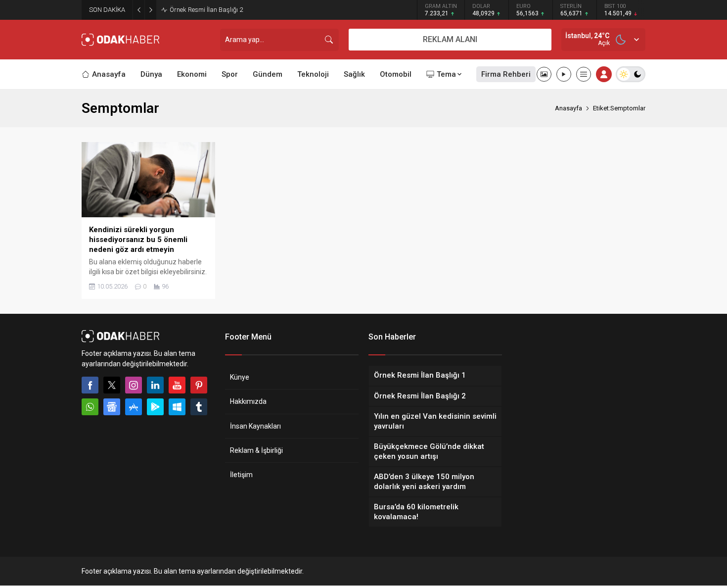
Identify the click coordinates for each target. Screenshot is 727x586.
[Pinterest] (198, 385)
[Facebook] (90, 385)
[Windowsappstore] (177, 406)
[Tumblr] (198, 406)
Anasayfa (568, 108)
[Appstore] (133, 406)
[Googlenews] (111, 406)
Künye (239, 377)
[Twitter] (111, 385)
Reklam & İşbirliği (256, 450)
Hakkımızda (248, 401)
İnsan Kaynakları (255, 426)
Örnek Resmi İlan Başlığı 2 (206, 9)
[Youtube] (177, 385)
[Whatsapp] (90, 406)
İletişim (241, 475)
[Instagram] (133, 385)
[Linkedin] (155, 385)
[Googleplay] (155, 406)
